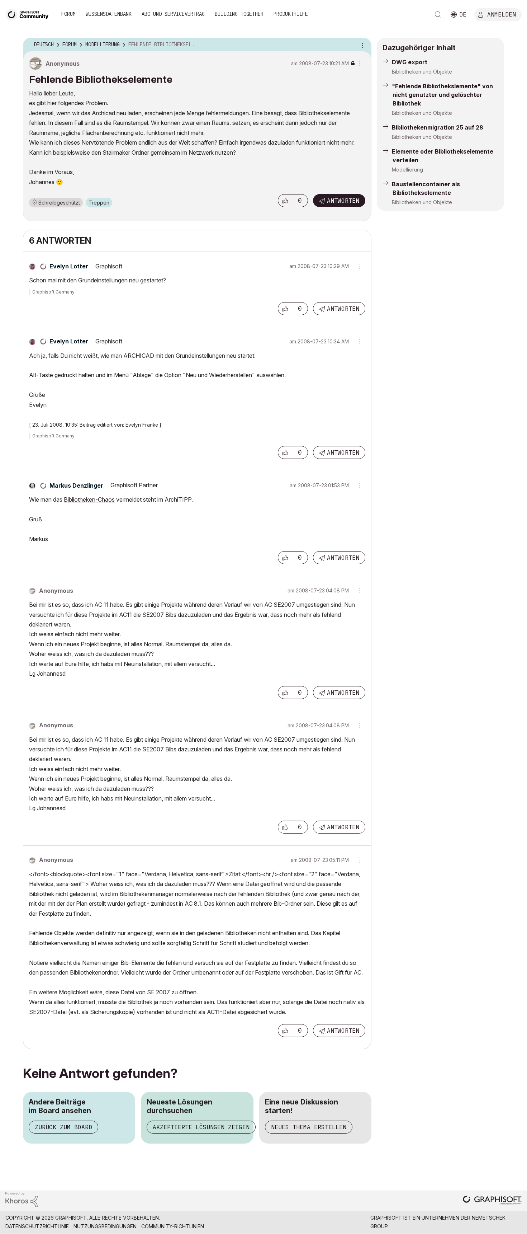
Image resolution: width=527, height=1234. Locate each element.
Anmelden (501, 14)
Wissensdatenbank (109, 14)
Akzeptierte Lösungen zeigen (201, 1127)
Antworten (343, 200)
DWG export (409, 62)
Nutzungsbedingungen (105, 1226)
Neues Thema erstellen (308, 1127)
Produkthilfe (291, 14)
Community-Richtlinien (172, 1226)
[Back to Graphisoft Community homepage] (29, 14)
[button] (285, 200)
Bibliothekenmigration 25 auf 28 (437, 127)
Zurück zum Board (63, 1127)
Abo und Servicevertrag (173, 14)
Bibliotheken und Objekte (422, 72)
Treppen (99, 203)
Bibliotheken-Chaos (89, 499)
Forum (68, 14)
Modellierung (407, 169)
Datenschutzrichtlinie (37, 1226)
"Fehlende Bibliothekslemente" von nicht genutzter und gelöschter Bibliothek (442, 95)
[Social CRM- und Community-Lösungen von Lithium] (21, 1199)
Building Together (239, 14)
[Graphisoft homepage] (492, 1201)
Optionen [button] (361, 45)
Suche (438, 14)
